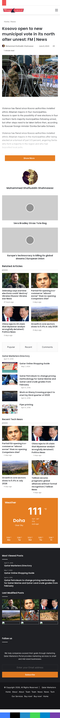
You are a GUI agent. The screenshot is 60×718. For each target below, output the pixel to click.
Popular (11, 347)
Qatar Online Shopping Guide (35, 363)
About (14, 692)
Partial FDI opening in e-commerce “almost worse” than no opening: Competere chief (43, 294)
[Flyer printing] (9, 408)
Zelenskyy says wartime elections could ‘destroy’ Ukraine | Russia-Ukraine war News (15, 294)
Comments (47, 347)
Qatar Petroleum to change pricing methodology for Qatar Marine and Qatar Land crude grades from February (38, 380)
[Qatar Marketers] (13, 10)
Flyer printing (26, 404)
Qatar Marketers (49, 687)
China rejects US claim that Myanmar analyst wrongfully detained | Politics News (13, 328)
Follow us (7, 638)
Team (28, 692)
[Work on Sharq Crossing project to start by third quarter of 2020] (9, 396)
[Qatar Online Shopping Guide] (9, 367)
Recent (28, 347)
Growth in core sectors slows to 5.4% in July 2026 (44, 325)
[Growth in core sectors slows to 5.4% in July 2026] (44, 313)
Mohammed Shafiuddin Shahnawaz (19, 46)
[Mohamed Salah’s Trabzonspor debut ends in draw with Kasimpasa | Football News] (49, 626)
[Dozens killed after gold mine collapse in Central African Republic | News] (49, 615)
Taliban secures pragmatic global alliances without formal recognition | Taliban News (44, 483)
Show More (29, 158)
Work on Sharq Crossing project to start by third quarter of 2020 (37, 394)
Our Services (17, 696)
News (13, 21)
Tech (52, 692)
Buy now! (28, 696)
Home (6, 21)
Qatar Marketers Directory (16, 356)
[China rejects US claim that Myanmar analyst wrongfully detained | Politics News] (15, 313)
